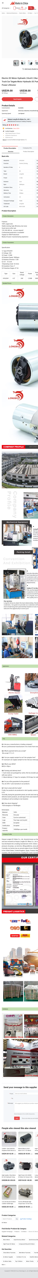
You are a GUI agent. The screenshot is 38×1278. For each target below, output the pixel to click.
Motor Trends (29, 1261)
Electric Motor (22, 13)
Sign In (4, 140)
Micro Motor (6, 1239)
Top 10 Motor (18, 1261)
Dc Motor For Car (21, 1257)
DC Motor (30, 13)
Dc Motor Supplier (8, 1257)
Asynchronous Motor (19, 1239)
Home (3, 13)
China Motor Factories (9, 1252)
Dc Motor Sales (7, 1261)
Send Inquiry (17, 99)
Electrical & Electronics (12, 13)
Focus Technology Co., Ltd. (22, 1271)
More (3, 1264)
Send (17, 1118)
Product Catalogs (27, 1219)
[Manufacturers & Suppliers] (19, 3)
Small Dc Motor (34, 1257)
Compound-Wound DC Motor (27, 1244)
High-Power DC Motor (9, 1244)
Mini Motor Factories (24, 1252)
